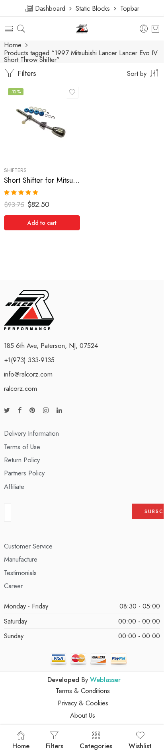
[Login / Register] (144, 29)
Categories (96, 746)
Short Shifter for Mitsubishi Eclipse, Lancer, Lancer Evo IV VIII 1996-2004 (42, 180)
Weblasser (105, 679)
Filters (25, 73)
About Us (82, 715)
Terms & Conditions (83, 690)
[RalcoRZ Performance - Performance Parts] (82, 29)
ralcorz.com (20, 388)
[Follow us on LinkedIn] (59, 410)
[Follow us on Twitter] (7, 410)
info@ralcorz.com (28, 374)
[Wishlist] (72, 92)
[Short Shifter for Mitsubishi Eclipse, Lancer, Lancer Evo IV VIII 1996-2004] (42, 122)
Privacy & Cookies (83, 703)
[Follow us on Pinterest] (32, 410)
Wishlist (140, 746)
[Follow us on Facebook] (19, 410)
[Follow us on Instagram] (46, 410)
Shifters (15, 170)
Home (12, 45)
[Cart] (155, 28)
